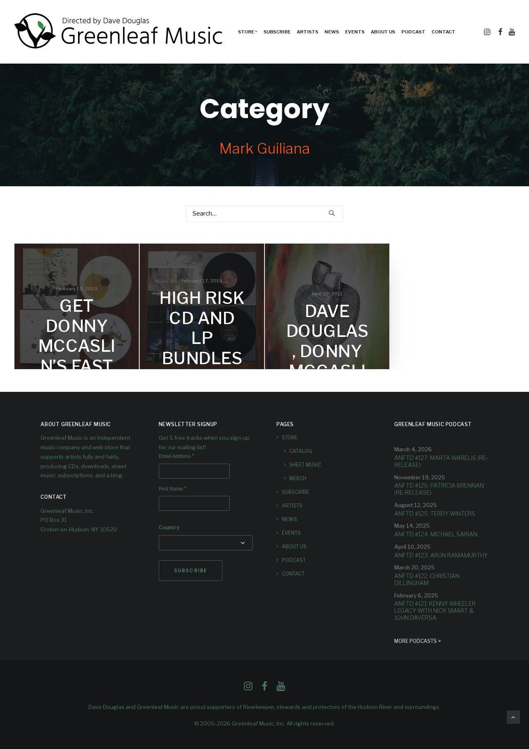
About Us (383, 32)
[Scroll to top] (513, 717)
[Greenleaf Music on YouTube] (280, 688)
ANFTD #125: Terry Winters (434, 513)
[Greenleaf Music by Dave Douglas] (119, 31)
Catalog (300, 451)
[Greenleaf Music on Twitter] (264, 688)
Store (290, 437)
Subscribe (277, 32)
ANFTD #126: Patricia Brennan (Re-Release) (439, 489)
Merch (297, 478)
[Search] (264, 213)
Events (355, 32)
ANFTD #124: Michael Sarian (435, 534)
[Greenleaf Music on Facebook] (248, 688)
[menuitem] (248, 32)
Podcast (413, 32)
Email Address (176, 456)
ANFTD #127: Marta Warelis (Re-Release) (441, 461)
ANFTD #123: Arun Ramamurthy (441, 555)
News (331, 32)
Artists (307, 32)
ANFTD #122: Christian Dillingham (427, 579)
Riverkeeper (258, 707)
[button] (488, 32)
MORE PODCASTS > (417, 641)
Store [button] (246, 32)
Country (169, 527)
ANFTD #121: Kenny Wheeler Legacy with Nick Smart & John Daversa (435, 610)
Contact (443, 32)
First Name (172, 489)
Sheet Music (305, 465)
